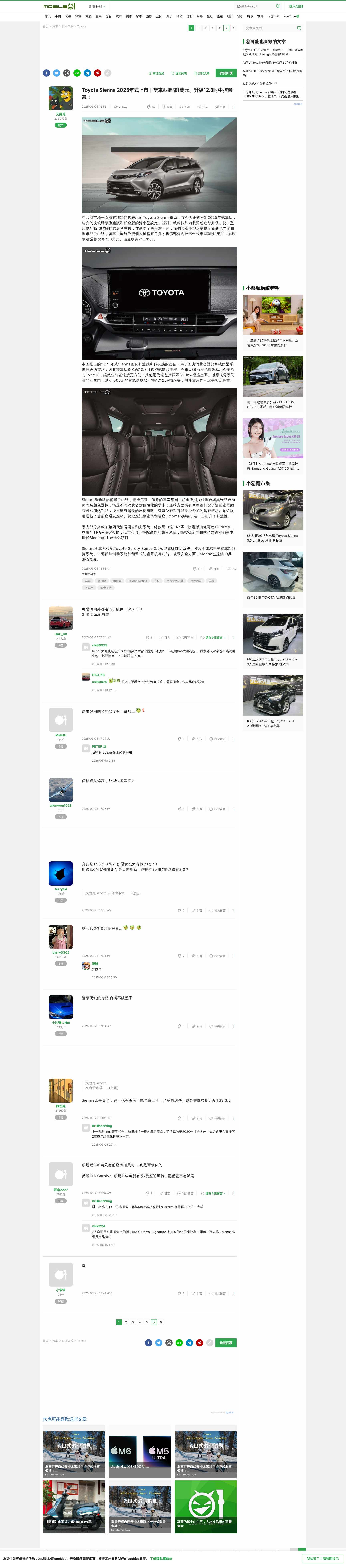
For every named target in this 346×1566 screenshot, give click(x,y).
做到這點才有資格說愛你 (258, 83)
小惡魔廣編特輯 (263, 288)
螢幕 (211, 580)
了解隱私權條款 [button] (161, 1559)
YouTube (290, 16)
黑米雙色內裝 (175, 580)
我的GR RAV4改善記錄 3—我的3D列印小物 (270, 62)
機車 (129, 16)
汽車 (119, 16)
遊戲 (149, 16)
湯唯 (95, 964)
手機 (58, 16)
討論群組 (95, 6)
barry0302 (60, 952)
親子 (169, 16)
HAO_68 (60, 634)
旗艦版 (102, 580)
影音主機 (106, 587)
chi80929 (99, 645)
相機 (68, 16)
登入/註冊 (296, 6)
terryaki (61, 889)
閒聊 (240, 16)
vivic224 (98, 1226)
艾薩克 (61, 114)
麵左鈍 (61, 1106)
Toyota (81, 26)
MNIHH (60, 735)
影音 (109, 16)
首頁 (48, 16)
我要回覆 (226, 73)
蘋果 (99, 16)
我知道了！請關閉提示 (323, 1559)
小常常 (61, 1290)
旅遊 (220, 16)
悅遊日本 (274, 16)
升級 (157, 580)
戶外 (200, 16)
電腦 (88, 16)
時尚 (179, 16)
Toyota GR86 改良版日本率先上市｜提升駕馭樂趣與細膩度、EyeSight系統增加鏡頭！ (273, 52)
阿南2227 (61, 1190)
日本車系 (67, 26)
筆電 (78, 16)
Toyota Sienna (137, 580)
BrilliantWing (102, 1126)
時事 (250, 16)
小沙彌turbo (61, 1023)
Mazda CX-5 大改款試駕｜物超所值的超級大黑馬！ (272, 73)
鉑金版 (117, 580)
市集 (260, 16)
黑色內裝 (196, 580)
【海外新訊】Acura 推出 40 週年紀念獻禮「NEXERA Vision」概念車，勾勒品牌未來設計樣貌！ (272, 94)
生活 (210, 16)
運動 (190, 16)
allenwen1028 (61, 805)
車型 (88, 580)
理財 (230, 16)
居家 (159, 16)
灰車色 (89, 587)
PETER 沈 (99, 746)
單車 (139, 16)
